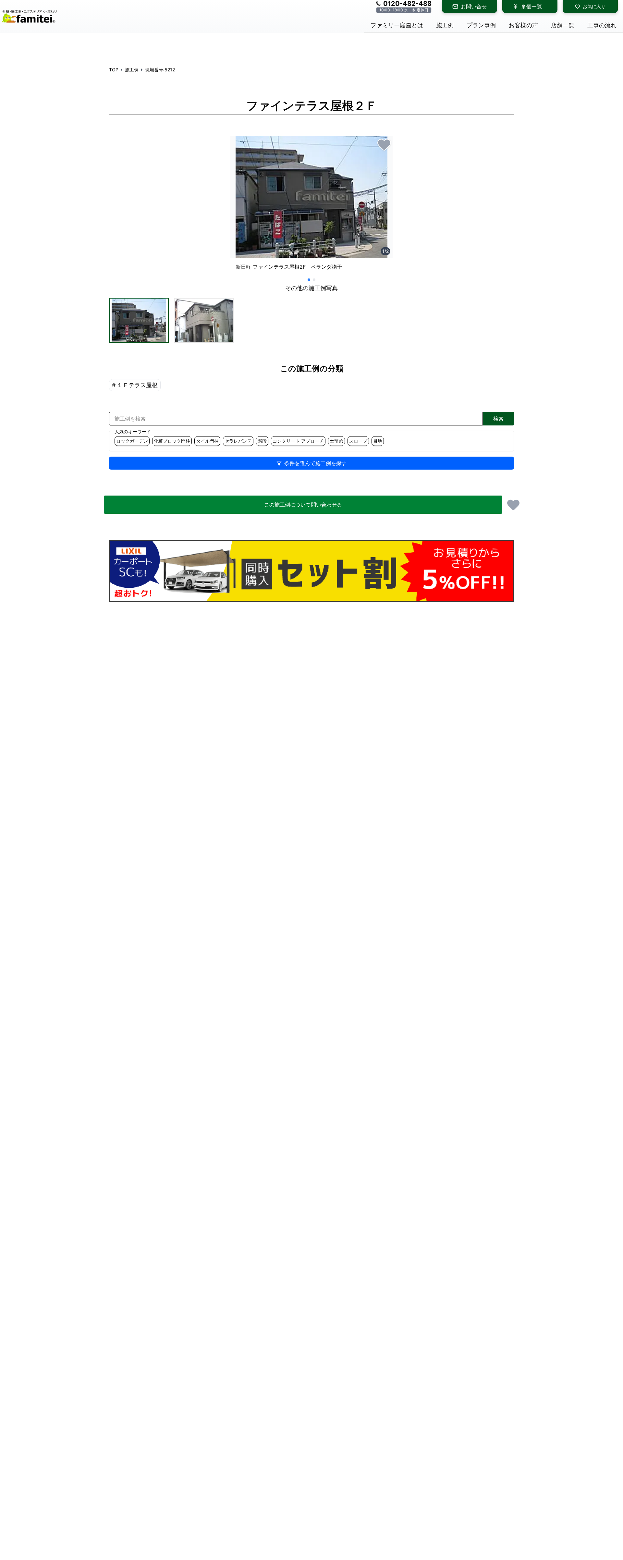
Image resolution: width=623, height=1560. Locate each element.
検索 (498, 418)
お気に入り (594, 6)
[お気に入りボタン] (384, 144)
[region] (311, 206)
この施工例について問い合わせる (303, 504)
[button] (139, 320)
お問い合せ (474, 6)
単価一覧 (531, 6)
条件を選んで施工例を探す (315, 463)
